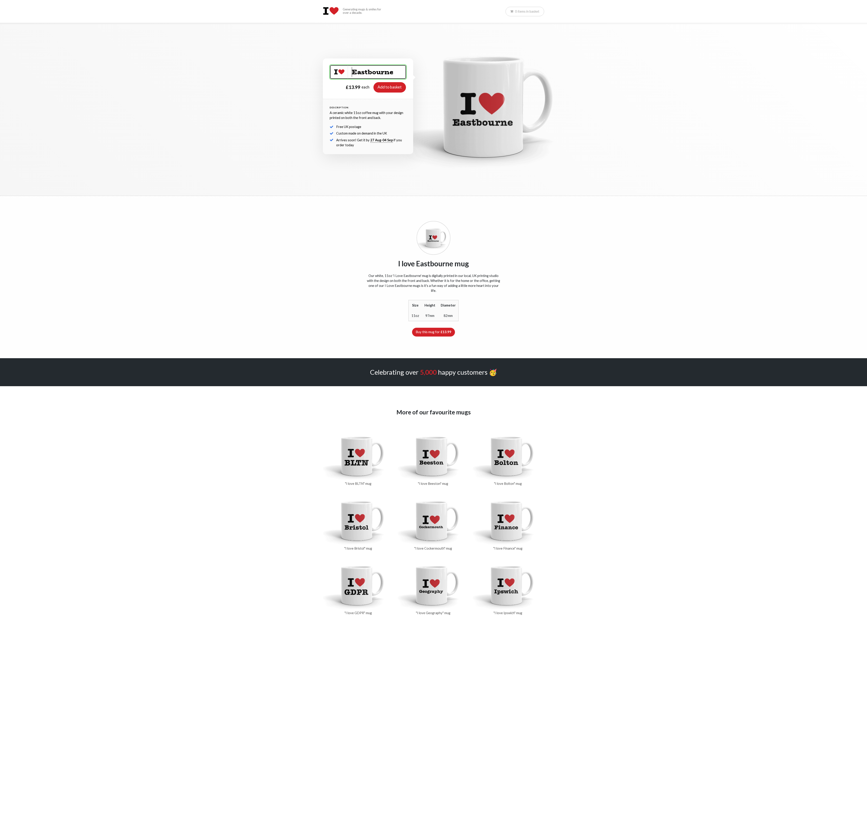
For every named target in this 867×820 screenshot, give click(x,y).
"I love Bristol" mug (358, 548)
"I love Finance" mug (507, 548)
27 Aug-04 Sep (381, 140)
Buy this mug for (433, 332)
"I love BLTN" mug (358, 483)
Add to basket (390, 87)
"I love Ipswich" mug (508, 613)
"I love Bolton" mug (508, 483)
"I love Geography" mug (433, 613)
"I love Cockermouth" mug (433, 548)
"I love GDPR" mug (358, 613)
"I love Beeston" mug (433, 483)
